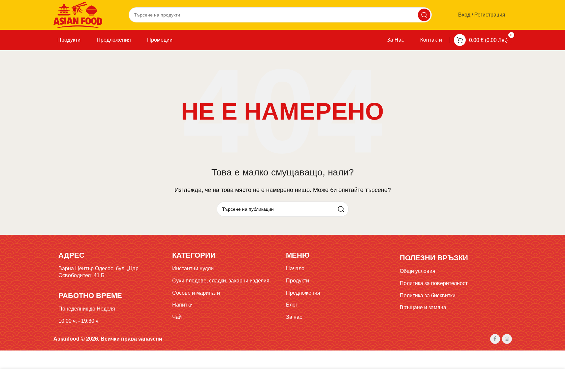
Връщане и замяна (423, 307)
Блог (292, 305)
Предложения (303, 293)
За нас (294, 317)
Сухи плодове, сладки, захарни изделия (220, 280)
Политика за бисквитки (427, 295)
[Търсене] (424, 15)
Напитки (182, 305)
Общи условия (417, 271)
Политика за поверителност (434, 283)
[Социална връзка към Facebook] (495, 339)
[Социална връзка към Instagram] (507, 339)
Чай (177, 317)
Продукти (297, 280)
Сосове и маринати (196, 293)
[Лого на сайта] (78, 14)
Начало (295, 268)
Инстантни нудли (193, 268)
